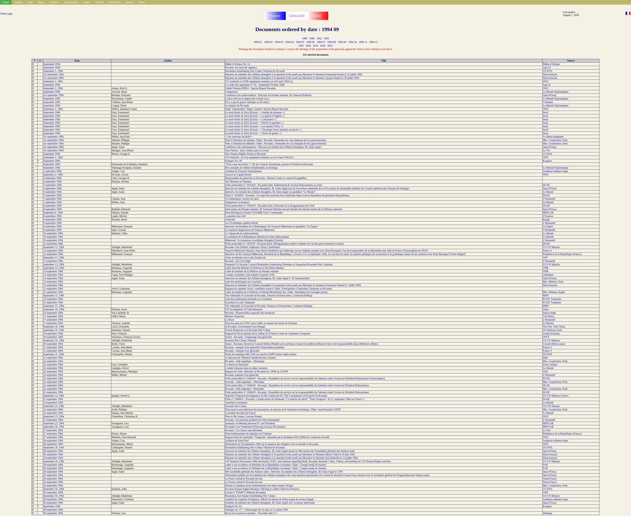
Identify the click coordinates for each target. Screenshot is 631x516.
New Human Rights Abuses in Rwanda (245, 153)
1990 (312, 38)
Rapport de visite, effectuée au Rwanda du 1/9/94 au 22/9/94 (256, 371)
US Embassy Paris (552, 330)
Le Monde (548, 191)
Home (6, 2)
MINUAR (548, 212)
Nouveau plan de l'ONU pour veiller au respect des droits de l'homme (261, 323)
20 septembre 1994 (53, 343)
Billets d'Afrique (551, 64)
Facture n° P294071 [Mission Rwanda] (245, 492)
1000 (304, 38)
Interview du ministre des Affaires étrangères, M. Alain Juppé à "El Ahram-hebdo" (267, 278)
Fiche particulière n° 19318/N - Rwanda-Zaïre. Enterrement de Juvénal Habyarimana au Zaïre (273, 185)
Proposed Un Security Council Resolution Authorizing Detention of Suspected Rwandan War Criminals (279, 264)
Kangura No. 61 (233, 506)
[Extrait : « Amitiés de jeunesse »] (255, 112)
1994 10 (352, 42)
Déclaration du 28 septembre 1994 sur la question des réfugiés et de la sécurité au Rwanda (271, 444)
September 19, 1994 (53, 330)
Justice (86, 2)
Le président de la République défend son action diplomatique (257, 236)
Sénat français (550, 74)
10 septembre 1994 (53, 233)
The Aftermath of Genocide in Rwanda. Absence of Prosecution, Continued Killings (268, 295)
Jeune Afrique (550, 364)
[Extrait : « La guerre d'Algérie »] (254, 115)
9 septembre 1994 (52, 223)
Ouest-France (550, 478)
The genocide (71, 2)
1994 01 (258, 42)
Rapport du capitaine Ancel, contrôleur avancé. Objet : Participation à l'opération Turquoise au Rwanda (278, 288)
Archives (53, 2)
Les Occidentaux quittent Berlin (241, 223)
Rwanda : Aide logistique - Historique (244, 388)
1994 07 (321, 42)
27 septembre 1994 (53, 430)
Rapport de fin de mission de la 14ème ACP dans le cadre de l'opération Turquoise (267, 333)
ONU (546, 81)
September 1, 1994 (53, 71)
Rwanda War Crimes (236, 406)
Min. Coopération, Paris (555, 140)
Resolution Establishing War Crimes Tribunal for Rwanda (255, 71)
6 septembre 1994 (52, 191)
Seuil (545, 112)
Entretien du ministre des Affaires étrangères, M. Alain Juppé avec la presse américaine (270, 502)
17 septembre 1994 (53, 316)
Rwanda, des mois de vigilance (241, 67)
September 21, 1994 (53, 354)
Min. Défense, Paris (553, 281)
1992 (319, 38)
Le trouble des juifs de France (240, 413)
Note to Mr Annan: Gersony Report (243, 416)
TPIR (546, 267)
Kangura (547, 160)
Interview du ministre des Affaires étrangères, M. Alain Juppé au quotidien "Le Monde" (270, 191)
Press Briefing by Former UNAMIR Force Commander (254, 212)
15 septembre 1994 (53, 281)
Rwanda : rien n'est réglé (238, 261)
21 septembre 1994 (53, 347)
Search (129, 2)
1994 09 (342, 42)
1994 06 (310, 42)
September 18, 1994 (53, 326)
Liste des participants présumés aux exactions (248, 299)
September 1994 (51, 153)
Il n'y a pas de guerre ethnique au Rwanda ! (247, 102)
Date (30, 2)
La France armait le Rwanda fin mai (243, 478)
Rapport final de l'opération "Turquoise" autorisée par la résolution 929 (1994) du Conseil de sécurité (277, 437)
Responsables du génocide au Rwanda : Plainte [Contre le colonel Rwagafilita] (266, 178)
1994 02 (268, 42)
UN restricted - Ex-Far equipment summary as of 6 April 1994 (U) (259, 157)
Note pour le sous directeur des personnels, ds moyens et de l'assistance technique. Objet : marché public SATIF (283, 409)
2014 (315, 45)
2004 (308, 45)
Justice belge (549, 312)
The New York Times (554, 326)
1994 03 (279, 42)
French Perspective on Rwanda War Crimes (247, 330)
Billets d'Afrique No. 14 (237, 64)
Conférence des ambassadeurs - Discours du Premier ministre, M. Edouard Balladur (268, 95)
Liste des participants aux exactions (243, 281)
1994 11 (363, 42)
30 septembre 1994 (53, 492)
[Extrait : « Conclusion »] (250, 119)
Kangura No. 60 (233, 160)
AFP (545, 257)
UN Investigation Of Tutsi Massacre (243, 309)
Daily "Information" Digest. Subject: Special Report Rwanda (256, 109)
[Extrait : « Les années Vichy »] (254, 126)
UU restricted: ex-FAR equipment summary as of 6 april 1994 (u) (259, 81)
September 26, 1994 (53, 426)
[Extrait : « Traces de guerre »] (253, 133)
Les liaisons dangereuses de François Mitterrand (250, 229)
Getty (546, 309)
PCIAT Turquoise (552, 299)
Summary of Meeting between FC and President (250, 423)
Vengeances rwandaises (237, 202)
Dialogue (547, 513)
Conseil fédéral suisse (554, 343)
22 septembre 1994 (53, 361)
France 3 (547, 347)
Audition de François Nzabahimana (243, 171)
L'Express (548, 216)
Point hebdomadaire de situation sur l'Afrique (248, 433)
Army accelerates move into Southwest (245, 257)
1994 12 (373, 42)
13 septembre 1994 (53, 261)
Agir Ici (547, 67)
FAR (545, 464)
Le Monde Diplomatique (555, 91)
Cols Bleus (548, 316)
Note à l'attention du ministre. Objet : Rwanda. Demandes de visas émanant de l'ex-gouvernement (275, 140)
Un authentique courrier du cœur (242, 198)
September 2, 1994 (53, 174)
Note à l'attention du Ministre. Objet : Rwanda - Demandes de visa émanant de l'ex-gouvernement (275, 143)
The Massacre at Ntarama (238, 181)
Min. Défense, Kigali (554, 292)
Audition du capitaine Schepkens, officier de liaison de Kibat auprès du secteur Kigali (269, 499)
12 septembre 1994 (53, 243)
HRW (546, 295)
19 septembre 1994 (53, 333)
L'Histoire (548, 102)
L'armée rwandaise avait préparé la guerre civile (249, 274)
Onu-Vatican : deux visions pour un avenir (247, 150)
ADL (545, 371)
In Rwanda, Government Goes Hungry (245, 326)
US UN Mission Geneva (555, 395)
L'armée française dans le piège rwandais (246, 368)
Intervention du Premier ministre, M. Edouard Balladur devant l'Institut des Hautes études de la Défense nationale (283, 209)
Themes (99, 2)
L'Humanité (549, 198)
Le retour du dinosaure (236, 364)
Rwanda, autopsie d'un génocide (242, 375)
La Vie (546, 150)
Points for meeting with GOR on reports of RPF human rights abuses (260, 354)
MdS (545, 357)
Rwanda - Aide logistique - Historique (244, 361)
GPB (545, 492)
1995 (301, 45)
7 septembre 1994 (52, 198)
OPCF (546, 337)
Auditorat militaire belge (555, 171)
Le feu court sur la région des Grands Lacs (247, 98)
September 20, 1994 (53, 340)
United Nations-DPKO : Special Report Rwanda (250, 88)
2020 (322, 45)
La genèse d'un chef (235, 216)
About (141, 2)
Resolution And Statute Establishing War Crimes (250, 495)
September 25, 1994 (53, 423)
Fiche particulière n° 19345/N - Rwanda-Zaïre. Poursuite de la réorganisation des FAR (270, 205)
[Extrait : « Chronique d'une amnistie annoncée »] (263, 129)
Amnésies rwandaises (236, 402)
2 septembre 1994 (52, 171)
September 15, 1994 (53, 295)
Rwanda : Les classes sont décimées (243, 430)
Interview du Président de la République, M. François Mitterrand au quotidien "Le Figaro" (271, 226)
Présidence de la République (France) (562, 254)
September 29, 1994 (53, 461)
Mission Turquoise (234, 316)
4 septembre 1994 (52, 178)
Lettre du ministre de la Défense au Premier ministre (252, 271)
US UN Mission (551, 247)
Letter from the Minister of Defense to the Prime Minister (254, 267)
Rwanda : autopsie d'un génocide (242, 350)
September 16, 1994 (53, 309)
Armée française (551, 333)
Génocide (230, 219)
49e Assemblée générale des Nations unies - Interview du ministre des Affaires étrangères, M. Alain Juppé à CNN (284, 471)
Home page (6, 13)
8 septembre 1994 (52, 205)
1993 (326, 38)
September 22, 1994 (53, 395)
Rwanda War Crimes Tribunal (240, 340)
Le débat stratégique (553, 136)
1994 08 (331, 42)
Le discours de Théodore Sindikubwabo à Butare (250, 357)
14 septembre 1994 (53, 278)
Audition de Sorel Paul (237, 440)
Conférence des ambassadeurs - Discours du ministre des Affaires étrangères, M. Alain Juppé (273, 147)
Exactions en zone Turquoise (240, 302)
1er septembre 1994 (53, 74)
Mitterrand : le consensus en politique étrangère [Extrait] (254, 240)
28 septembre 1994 (53, 440)
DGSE (546, 185)
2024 (330, 45)
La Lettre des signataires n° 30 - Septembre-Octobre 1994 (255, 84)
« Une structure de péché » (239, 136)
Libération (548, 274)
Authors (18, 2)
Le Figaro (548, 226)
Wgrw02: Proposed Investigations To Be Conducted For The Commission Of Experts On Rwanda (276, 395)
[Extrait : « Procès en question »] (254, 122)
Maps (41, 2)
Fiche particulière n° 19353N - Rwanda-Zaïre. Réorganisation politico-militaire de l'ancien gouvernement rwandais (284, 243)
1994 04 (289, 42)
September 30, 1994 (53, 495)
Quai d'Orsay (550, 95)
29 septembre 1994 (53, 454)
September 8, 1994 (53, 212)
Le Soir (546, 430)
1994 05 (300, 42)
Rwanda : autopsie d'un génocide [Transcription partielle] (254, 347)
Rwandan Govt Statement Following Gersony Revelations (255, 426)
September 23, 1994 (53, 406)
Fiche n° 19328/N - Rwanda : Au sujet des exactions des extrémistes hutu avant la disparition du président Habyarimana (287, 195)
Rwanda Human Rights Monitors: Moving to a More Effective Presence (262, 489)
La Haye (229, 319)
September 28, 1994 (53, 447)
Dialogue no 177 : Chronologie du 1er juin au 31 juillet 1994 (256, 509)
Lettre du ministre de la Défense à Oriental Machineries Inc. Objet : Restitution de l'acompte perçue (276, 292)
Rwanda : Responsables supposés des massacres (250, 312)
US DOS (547, 71)
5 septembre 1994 (52, 185)
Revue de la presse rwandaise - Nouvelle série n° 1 (251, 513)
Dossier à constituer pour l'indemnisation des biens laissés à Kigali (259, 485)
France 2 (547, 250)
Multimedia (115, 2)
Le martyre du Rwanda (237, 105)
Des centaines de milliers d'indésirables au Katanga (251, 167)
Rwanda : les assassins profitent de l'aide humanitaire (252, 419)
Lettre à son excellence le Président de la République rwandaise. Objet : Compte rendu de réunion (275, 464)
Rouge (546, 219)
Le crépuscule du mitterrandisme (242, 233)
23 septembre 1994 (53, 399)
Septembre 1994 (51, 64)
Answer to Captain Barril (238, 174)
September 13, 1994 (53, 257)
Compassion (231, 91)
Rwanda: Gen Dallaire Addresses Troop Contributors (252, 247)
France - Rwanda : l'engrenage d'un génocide (248, 337)
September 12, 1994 (53, 247)
